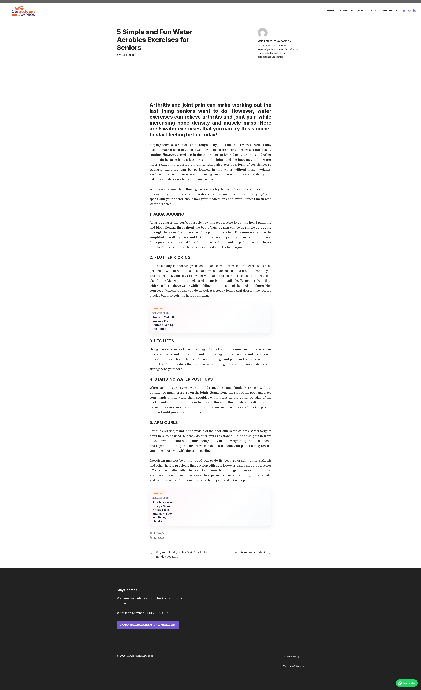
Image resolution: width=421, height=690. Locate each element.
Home (331, 10)
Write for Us (367, 10)
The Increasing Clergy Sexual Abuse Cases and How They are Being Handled (163, 511)
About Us (346, 10)
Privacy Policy (291, 656)
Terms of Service (293, 666)
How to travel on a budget (248, 552)
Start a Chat (409, 683)
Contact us (389, 10)
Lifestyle (159, 533)
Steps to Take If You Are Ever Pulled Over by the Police (163, 323)
